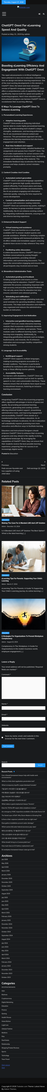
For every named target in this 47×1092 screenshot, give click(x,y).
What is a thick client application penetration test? (18, 781)
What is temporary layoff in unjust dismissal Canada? (19, 785)
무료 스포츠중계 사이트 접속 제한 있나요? (15, 834)
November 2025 (7, 882)
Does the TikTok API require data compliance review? (19, 808)
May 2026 (5, 863)
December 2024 (7, 924)
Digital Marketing (7, 1002)
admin (27, 34)
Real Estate (5, 1040)
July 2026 (5, 859)
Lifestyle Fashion (7, 1029)
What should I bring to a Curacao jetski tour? (16, 842)
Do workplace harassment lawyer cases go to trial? (18, 850)
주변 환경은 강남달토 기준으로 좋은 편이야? (16, 792)
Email (4, 714)
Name (5, 704)
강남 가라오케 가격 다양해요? (11, 796)
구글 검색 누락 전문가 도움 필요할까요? (14, 789)
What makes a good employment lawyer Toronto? (18, 804)
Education (14, 453)
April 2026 (5, 867)
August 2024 (6, 939)
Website (5, 725)
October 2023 (6, 977)
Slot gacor (6, 1065)
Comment (6, 674)
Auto (3, 991)
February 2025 (6, 916)
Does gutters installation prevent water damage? (18, 823)
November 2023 (7, 973)
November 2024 (7, 928)
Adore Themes (10, 1089)
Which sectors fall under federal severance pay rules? (19, 827)
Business (4, 994)
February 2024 (6, 962)
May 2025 (5, 905)
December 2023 (7, 970)
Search (4, 762)
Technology (5, 1055)
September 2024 (7, 935)
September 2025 (7, 890)
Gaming (4, 1013)
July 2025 (5, 897)
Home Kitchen (6, 1021)
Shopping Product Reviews (10, 1048)
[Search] (43, 14)
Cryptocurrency (7, 998)
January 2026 (6, 875)
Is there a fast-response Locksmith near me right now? (19, 819)
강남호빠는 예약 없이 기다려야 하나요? (14, 800)
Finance (4, 1010)
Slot (3, 1068)
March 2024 (6, 958)
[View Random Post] (39, 14)
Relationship (6, 1044)
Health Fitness (6, 1017)
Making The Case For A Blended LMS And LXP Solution (23, 523)
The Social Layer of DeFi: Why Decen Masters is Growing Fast (21, 815)
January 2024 (6, 966)
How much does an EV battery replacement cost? (18, 846)
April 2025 (5, 909)
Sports (4, 1051)
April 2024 (5, 954)
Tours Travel (6, 1059)
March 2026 (6, 871)
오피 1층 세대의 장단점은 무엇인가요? (14, 838)
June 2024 (5, 947)
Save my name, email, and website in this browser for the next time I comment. (22, 737)
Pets (3, 1036)
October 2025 (6, 886)
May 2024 (5, 950)
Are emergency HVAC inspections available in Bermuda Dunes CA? (23, 812)
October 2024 (6, 932)
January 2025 (6, 920)
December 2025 (7, 878)
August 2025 (6, 893)
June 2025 (5, 901)
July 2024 (5, 943)
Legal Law (5, 1025)
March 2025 (6, 913)
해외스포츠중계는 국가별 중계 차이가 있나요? (16, 831)
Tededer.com (22, 1086)
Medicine (4, 1033)
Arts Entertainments (8, 987)
